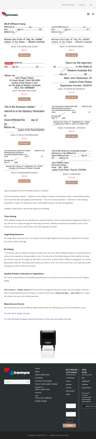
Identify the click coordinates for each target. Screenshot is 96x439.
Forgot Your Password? (70, 420)
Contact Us (39, 387)
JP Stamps (39, 378)
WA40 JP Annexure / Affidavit (72, 128)
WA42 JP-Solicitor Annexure (24, 135)
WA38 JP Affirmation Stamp (24, 46)
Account (38, 392)
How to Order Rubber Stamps (46, 384)
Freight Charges (41, 401)
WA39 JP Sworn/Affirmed (72, 46)
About (37, 371)
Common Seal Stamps (43, 381)
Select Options (24, 55)
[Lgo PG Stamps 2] (17, 371)
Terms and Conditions (43, 398)
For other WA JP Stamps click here (17, 313)
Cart (36, 395)
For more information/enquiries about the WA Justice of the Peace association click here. (37, 319)
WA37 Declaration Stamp (24, 90)
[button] (88, 14)
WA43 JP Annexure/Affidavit (24, 172)
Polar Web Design (63, 435)
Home (37, 368)
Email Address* (69, 401)
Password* (69, 410)
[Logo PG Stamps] (10, 14)
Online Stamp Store (42, 375)
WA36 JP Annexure (71, 174)
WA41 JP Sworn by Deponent (71, 89)
